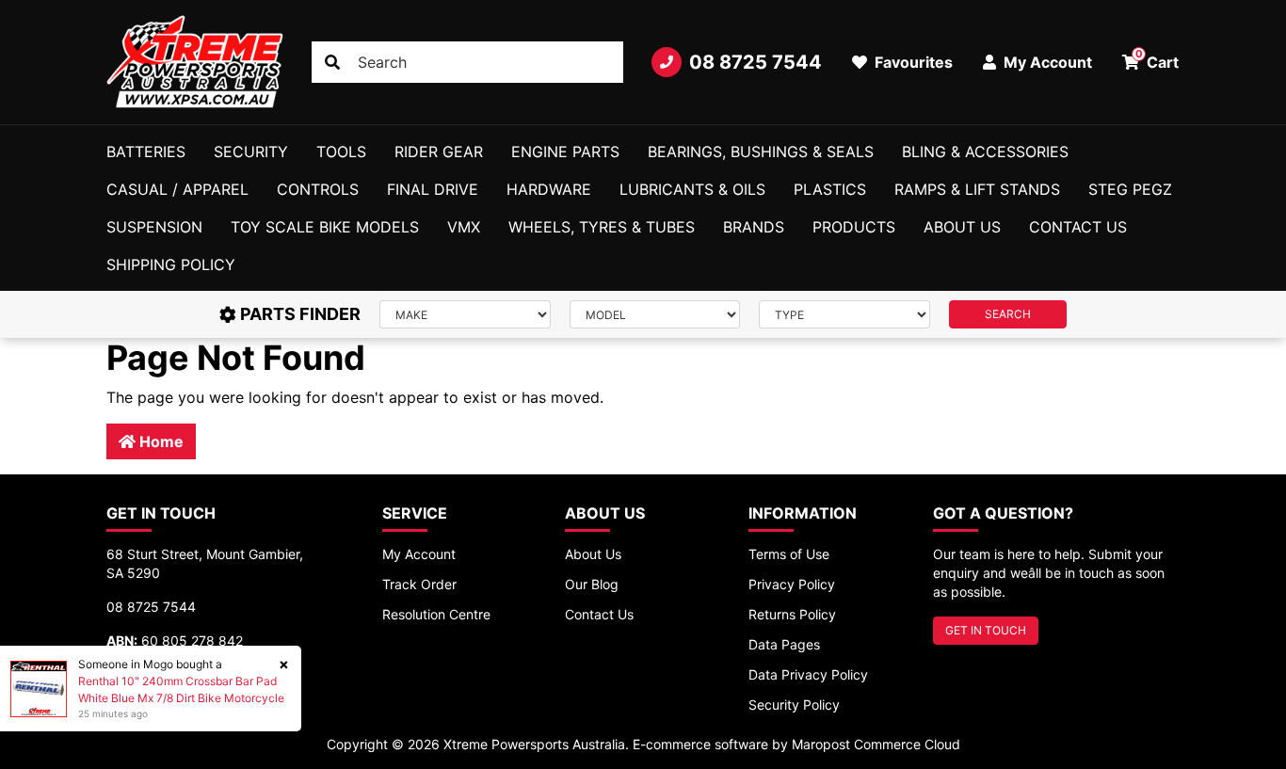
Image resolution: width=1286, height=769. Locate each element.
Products (853, 226)
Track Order (419, 584)
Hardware (548, 189)
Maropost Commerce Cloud (876, 744)
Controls (318, 189)
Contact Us (1078, 226)
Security (251, 151)
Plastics (830, 189)
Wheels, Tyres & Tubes (601, 226)
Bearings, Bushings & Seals (761, 151)
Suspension (154, 226)
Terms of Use (788, 554)
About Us (962, 226)
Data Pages (784, 644)
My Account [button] (1046, 62)
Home (160, 441)
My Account (419, 554)
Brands (753, 226)
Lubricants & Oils (692, 189)
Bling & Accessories (985, 151)
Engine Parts (565, 151)
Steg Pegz (1130, 189)
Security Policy (794, 705)
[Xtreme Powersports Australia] (194, 62)
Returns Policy (792, 614)
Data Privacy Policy (808, 674)
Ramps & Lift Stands (977, 189)
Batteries (145, 151)
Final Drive (432, 189)
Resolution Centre (436, 614)
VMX (463, 226)
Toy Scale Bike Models (325, 226)
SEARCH (1008, 314)
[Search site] (332, 62)
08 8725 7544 (755, 62)
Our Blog (592, 584)
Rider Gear (438, 151)
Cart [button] (1157, 59)
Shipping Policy (170, 264)
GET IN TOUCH (985, 630)
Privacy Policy (791, 584)
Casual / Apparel (177, 189)
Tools (341, 151)
